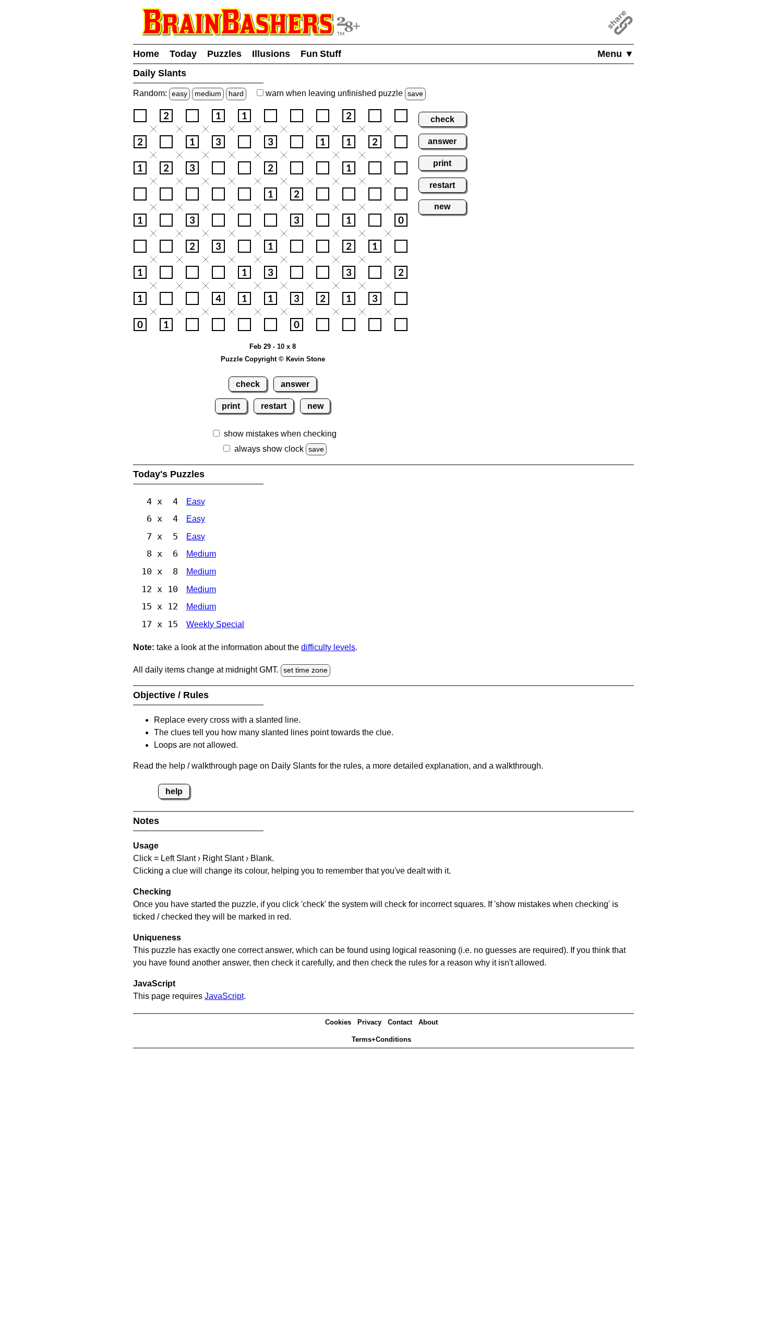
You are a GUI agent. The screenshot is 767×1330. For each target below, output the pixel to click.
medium (208, 93)
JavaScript (224, 996)
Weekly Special (215, 624)
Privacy (369, 1022)
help (174, 791)
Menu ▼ (615, 54)
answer (295, 384)
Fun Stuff (321, 54)
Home (146, 54)
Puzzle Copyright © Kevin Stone (273, 359)
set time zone (305, 670)
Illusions (271, 54)
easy (179, 93)
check (248, 384)
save (415, 93)
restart (273, 406)
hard (236, 93)
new (315, 406)
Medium (201, 553)
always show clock (269, 448)
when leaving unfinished (343, 93)
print (231, 406)
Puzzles (224, 54)
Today (183, 54)
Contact (400, 1022)
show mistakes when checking (280, 433)
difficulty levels (328, 647)
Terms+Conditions (381, 1039)
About (428, 1022)
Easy (195, 501)
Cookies (338, 1022)
